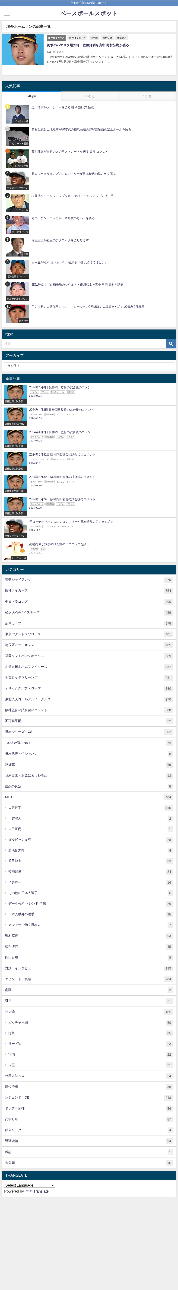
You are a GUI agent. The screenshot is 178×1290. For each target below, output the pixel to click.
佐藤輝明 (121, 38)
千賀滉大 (89, 818)
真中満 (94, 38)
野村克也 (88, 935)
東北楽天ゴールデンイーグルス (88, 699)
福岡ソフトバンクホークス (88, 656)
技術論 (88, 1012)
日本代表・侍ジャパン (88, 753)
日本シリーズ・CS (88, 732)
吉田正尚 (89, 829)
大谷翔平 (89, 808)
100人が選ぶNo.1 (88, 743)
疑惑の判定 (88, 786)
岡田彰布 (88, 957)
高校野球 (88, 1119)
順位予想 (88, 1086)
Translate (41, 1191)
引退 (88, 1001)
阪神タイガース (77, 38)
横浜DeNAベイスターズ (88, 612)
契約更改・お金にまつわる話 (88, 775)
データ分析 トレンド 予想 (89, 903)
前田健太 (89, 861)
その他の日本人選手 (89, 893)
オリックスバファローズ (88, 688)
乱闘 (88, 990)
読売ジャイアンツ (88, 579)
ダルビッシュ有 (89, 839)
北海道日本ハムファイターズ (88, 666)
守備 (89, 1054)
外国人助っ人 (88, 1076)
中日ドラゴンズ (88, 601)
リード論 (89, 1043)
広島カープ (88, 623)
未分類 (88, 1163)
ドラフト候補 (88, 1108)
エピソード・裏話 (88, 979)
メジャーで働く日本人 (89, 925)
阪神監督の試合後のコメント (88, 710)
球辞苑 (88, 764)
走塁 (89, 1065)
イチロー (89, 882)
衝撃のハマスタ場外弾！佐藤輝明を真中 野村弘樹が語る (88, 45)
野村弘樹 (107, 38)
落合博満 (88, 946)
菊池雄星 (89, 871)
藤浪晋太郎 (89, 850)
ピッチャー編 (89, 1022)
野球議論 (88, 1141)
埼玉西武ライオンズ (88, 645)
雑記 (88, 1152)
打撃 (89, 1033)
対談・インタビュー (88, 968)
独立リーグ (88, 1130)
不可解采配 (88, 721)
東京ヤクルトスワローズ (88, 634)
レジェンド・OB (88, 1097)
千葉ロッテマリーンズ (88, 677)
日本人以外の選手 (89, 914)
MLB (88, 797)
